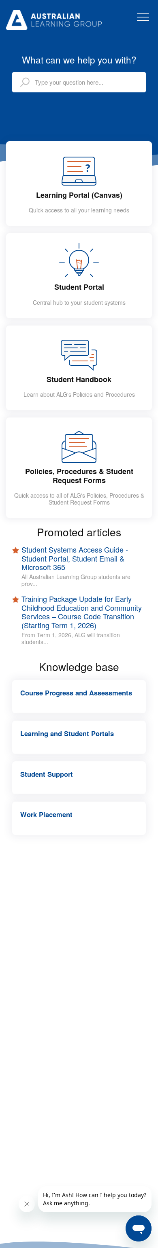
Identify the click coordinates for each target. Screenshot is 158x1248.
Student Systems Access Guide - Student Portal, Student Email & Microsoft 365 (74, 558)
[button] (143, 17)
